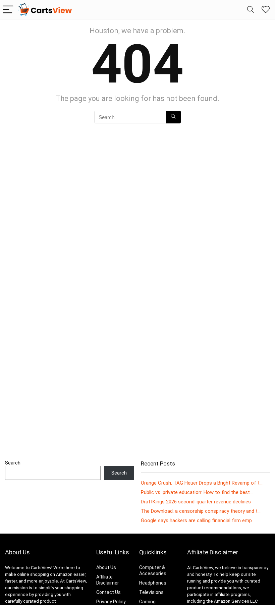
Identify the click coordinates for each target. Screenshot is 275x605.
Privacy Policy (111, 601)
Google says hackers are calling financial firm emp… (198, 520)
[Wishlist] (266, 9)
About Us (106, 567)
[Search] (250, 10)
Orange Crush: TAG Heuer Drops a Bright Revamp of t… (202, 483)
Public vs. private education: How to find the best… (197, 492)
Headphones (152, 583)
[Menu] (8, 10)
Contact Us (108, 592)
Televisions (151, 592)
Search (12, 463)
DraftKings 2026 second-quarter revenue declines (196, 502)
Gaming (147, 601)
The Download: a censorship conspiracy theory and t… (201, 511)
